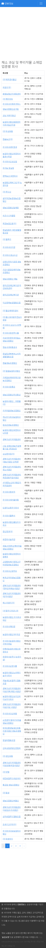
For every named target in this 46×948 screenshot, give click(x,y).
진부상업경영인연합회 (12, 748)
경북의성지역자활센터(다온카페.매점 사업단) (12, 690)
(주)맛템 (6, 772)
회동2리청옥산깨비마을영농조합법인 (12, 547)
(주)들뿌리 (7, 239)
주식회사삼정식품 (10, 666)
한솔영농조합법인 (10, 363)
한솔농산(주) (8, 139)
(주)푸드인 (7, 191)
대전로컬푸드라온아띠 (12, 778)
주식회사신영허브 (10, 571)
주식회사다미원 (9, 247)
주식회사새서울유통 (11, 499)
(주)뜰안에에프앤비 (10, 310)
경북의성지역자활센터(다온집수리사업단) (12, 808)
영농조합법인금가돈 (11, 109)
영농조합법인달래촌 (11, 207)
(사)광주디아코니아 (10, 610)
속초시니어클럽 (9, 215)
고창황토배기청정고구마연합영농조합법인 (12, 563)
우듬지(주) (7, 87)
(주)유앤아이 (8, 838)
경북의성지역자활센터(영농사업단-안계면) (12, 460)
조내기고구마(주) (9, 824)
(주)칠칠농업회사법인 (11, 371)
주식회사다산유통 (10, 713)
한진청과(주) (8, 531)
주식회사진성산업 (10, 161)
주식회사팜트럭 (9, 491)
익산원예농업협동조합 (12, 302)
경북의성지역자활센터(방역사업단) (12, 595)
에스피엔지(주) (9, 602)
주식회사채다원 (9, 626)
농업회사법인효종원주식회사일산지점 (12, 123)
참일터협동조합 (9, 740)
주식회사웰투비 (9, 515)
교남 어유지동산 (9, 115)
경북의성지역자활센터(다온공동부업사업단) (12, 764)
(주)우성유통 (8, 131)
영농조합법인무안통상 (12, 394)
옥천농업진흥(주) (9, 223)
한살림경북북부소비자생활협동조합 (12, 355)
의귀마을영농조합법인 (12, 410)
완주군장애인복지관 (11, 294)
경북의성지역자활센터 (12, 439)
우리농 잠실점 (8, 168)
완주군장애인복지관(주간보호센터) (12, 287)
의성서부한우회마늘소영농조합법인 (12, 339)
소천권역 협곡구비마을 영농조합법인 (12, 721)
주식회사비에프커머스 (12, 104)
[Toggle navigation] (41, 3)
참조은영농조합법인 (11, 425)
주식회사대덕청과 (10, 147)
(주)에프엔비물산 (9, 79)
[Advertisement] (23, 35)
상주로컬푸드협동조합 (12, 816)
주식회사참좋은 (9, 386)
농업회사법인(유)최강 (11, 634)
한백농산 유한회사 (10, 176)
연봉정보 (8, 3)
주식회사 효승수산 (10, 255)
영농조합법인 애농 (10, 278)
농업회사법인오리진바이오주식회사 (12, 698)
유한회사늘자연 (9, 539)
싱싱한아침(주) (9, 453)
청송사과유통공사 (10, 347)
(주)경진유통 (8, 756)
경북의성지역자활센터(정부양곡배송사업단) (12, 587)
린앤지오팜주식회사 (11, 507)
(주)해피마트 (8, 99)
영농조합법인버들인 (11, 800)
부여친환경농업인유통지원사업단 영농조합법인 (12, 731)
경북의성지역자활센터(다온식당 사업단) (12, 705)
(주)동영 (6, 792)
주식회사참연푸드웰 (11, 332)
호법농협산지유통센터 (12, 93)
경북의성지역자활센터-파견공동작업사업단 (12, 476)
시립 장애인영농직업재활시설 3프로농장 (12, 447)
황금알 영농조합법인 (11, 784)
